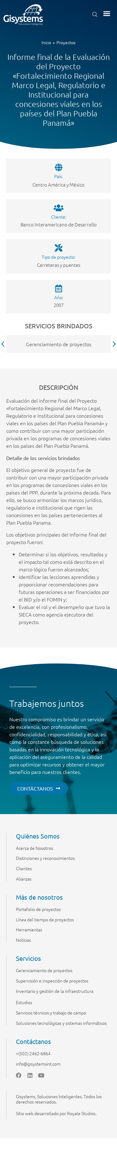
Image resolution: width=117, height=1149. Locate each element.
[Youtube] (41, 1075)
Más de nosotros (39, 897)
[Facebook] (19, 1075)
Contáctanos (33, 1041)
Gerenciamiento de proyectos (58, 344)
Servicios (28, 958)
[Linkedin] (30, 1075)
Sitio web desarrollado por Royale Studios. (56, 1113)
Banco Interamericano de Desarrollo (59, 224)
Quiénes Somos (38, 836)
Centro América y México (58, 184)
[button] (106, 13)
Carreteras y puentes (58, 265)
